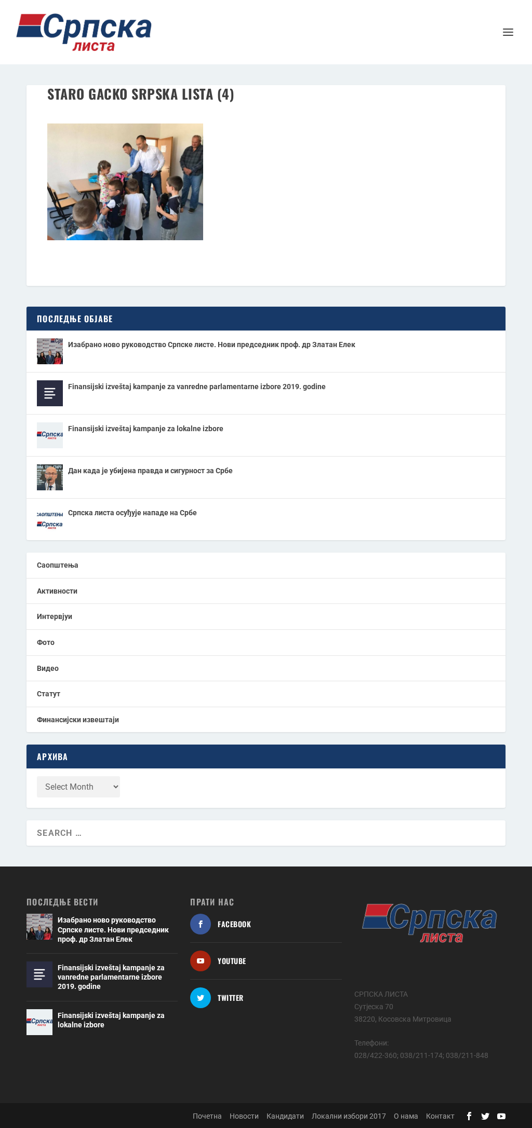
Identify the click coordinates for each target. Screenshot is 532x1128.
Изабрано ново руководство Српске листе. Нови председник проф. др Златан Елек (211, 344)
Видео (48, 668)
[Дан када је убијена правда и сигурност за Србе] (50, 477)
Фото (46, 642)
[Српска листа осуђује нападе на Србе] (50, 519)
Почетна (207, 1116)
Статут (48, 694)
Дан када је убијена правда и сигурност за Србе (150, 470)
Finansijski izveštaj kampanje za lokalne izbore (145, 428)
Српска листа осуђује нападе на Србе (132, 512)
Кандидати (285, 1116)
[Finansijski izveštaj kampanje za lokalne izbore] (50, 435)
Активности (57, 591)
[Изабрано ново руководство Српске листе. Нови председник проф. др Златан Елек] (50, 351)
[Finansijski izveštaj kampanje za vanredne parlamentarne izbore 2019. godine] (50, 393)
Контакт (440, 1116)
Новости (244, 1116)
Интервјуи (54, 616)
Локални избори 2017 (349, 1116)
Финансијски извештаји (78, 720)
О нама (406, 1116)
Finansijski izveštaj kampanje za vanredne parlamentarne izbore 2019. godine (197, 386)
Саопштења (57, 565)
